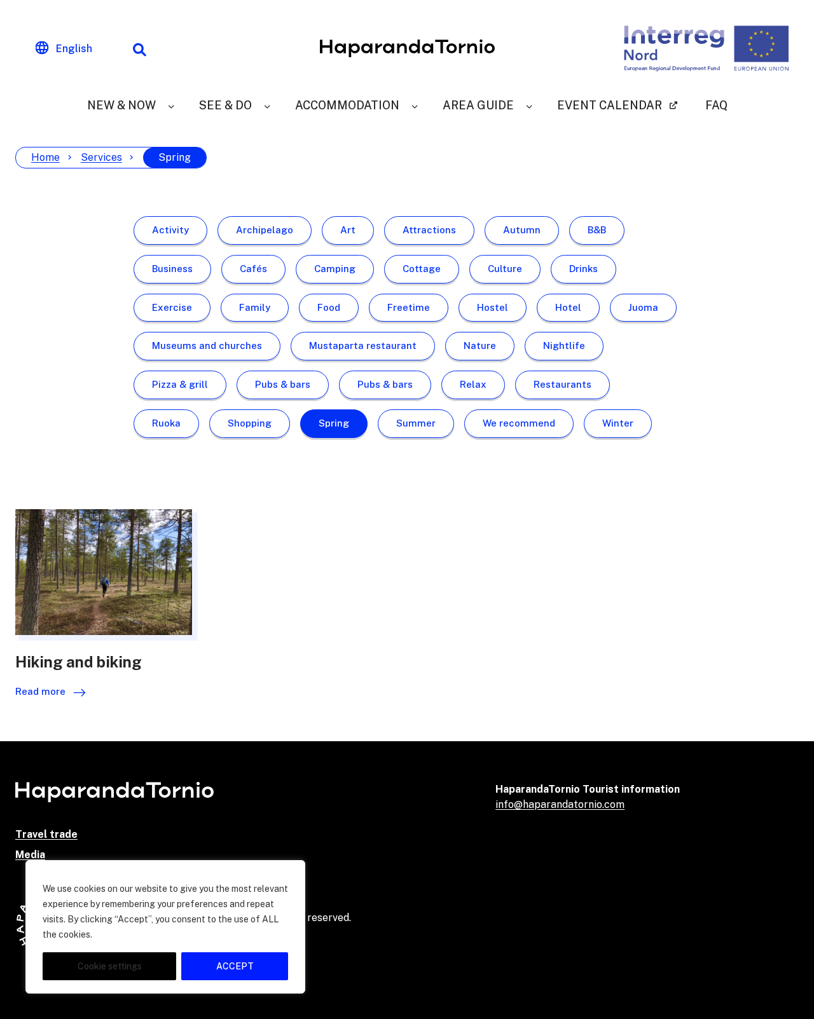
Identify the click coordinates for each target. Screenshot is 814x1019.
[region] (165, 927)
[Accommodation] (414, 105)
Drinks (583, 268)
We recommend (519, 423)
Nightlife (564, 345)
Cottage (422, 268)
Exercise (172, 307)
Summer (416, 423)
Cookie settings (110, 966)
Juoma (643, 307)
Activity (170, 229)
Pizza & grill (180, 384)
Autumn (522, 229)
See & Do (225, 105)
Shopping (250, 423)
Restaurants (562, 384)
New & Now (121, 105)
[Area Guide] (529, 105)
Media (30, 855)
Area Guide (478, 105)
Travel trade (46, 834)
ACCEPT (235, 966)
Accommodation (347, 105)
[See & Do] (267, 105)
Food (328, 307)
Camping (334, 268)
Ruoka (166, 423)
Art (347, 229)
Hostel (492, 307)
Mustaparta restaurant (363, 345)
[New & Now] (171, 105)
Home (45, 157)
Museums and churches (207, 345)
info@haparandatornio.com (559, 804)
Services (101, 157)
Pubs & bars (282, 384)
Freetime (408, 307)
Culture (505, 268)
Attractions (429, 229)
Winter (617, 423)
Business (172, 268)
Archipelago (264, 229)
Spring (334, 423)
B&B (597, 229)
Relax (473, 384)
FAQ (716, 105)
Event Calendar (609, 105)
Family (254, 307)
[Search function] (139, 48)
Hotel (568, 307)
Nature (480, 345)
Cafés (253, 268)
